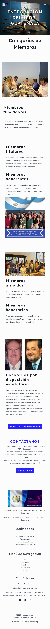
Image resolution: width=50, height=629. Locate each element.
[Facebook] (20, 600)
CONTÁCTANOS (25, 470)
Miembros (25, 562)
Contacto (25, 571)
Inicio (25, 559)
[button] (25, 426)
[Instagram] (30, 600)
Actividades (25, 565)
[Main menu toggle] (45, 4)
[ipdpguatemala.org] (5, 4)
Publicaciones (25, 568)
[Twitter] (25, 600)
